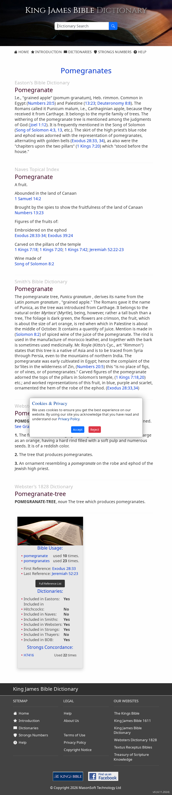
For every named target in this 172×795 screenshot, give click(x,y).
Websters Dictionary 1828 (135, 739)
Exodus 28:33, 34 (88, 140)
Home (23, 52)
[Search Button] (113, 26)
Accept (77, 430)
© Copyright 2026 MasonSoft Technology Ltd (85, 787)
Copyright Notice (78, 749)
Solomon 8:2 (28, 334)
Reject (94, 430)
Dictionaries (79, 52)
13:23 (90, 103)
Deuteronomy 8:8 (114, 103)
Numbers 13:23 (29, 212)
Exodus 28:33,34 (122, 388)
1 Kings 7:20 (88, 146)
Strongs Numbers (114, 52)
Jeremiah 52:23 (65, 573)
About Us (71, 720)
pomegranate (36, 555)
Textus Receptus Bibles (133, 747)
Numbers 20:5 (41, 103)
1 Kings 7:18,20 (130, 377)
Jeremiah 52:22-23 (107, 249)
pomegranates (37, 560)
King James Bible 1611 (132, 720)
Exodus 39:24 (60, 235)
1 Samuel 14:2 (28, 198)
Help (142, 52)
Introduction (48, 52)
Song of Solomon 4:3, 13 (39, 130)
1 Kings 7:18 (26, 249)
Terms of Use (74, 735)
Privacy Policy (75, 742)
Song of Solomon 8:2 (34, 264)
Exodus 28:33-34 (30, 235)
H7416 (29, 655)
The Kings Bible (126, 713)
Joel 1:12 (38, 125)
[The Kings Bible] (69, 776)
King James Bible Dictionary (128, 730)
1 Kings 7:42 (76, 249)
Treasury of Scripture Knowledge (131, 757)
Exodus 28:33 (64, 568)
